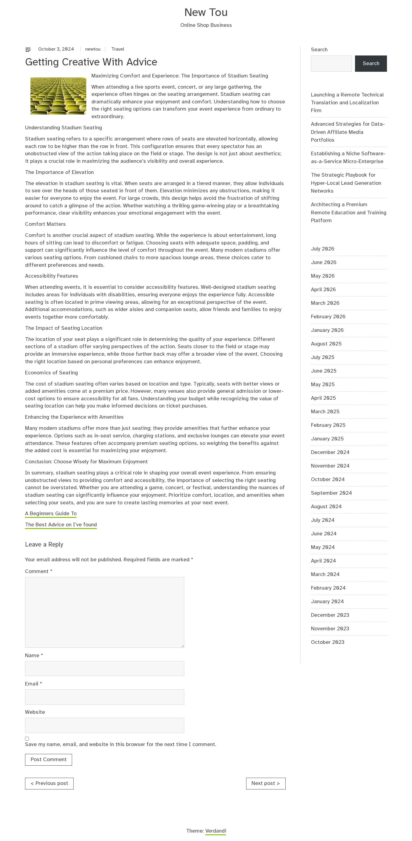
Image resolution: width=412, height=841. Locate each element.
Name (34, 655)
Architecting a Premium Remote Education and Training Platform (348, 212)
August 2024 (326, 506)
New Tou (206, 13)
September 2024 (331, 493)
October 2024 (328, 479)
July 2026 (322, 249)
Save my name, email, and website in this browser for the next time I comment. (120, 744)
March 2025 (325, 411)
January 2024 (327, 601)
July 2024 (322, 520)
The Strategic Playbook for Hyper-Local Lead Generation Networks (346, 183)
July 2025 (322, 357)
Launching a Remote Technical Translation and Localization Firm (347, 103)
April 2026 (323, 289)
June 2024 (324, 534)
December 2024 (330, 452)
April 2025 (323, 398)
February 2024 (328, 588)
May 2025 (323, 384)
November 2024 (330, 466)
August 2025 (326, 344)
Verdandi (215, 831)
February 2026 (328, 317)
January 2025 (327, 439)
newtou (92, 49)
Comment (38, 571)
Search (319, 49)
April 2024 (323, 561)
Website (35, 712)
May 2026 (323, 276)
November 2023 (330, 629)
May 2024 (323, 547)
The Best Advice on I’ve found (61, 525)
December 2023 (330, 615)
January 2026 (327, 330)
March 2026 (325, 303)
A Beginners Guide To (51, 513)
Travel (117, 49)
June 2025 (324, 371)
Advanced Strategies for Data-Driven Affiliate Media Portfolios (348, 132)
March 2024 (325, 574)
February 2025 (328, 425)
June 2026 (324, 262)
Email (33, 684)
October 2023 (327, 642)
